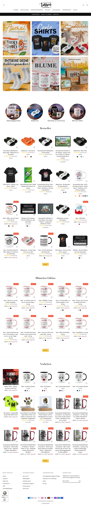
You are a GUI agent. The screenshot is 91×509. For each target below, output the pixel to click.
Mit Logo (45, 483)
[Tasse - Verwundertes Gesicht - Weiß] (83, 390)
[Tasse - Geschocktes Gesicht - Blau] (62, 390)
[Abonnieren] (79, 481)
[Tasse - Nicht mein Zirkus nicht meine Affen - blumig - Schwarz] (45, 340)
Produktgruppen (37, 10)
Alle (45, 264)
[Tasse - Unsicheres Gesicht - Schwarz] (25, 390)
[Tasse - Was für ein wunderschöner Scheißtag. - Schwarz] (10, 308)
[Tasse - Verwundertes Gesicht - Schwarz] (77, 390)
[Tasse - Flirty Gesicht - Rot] (44, 390)
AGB (4, 486)
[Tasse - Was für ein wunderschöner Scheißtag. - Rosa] (9, 308)
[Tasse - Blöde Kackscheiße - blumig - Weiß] (64, 340)
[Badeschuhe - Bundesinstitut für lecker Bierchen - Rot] (63, 192)
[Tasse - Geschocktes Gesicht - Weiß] (65, 390)
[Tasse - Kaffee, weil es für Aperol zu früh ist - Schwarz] (9, 226)
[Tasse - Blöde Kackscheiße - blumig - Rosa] (61, 340)
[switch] (4, 500)
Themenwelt (66, 10)
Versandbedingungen (7, 488)
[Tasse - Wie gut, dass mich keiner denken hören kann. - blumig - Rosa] (78, 310)
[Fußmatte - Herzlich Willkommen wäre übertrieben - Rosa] (81, 258)
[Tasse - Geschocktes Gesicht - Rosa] (63, 390)
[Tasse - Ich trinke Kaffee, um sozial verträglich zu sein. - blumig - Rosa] (61, 310)
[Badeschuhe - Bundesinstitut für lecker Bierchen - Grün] (62, 192)
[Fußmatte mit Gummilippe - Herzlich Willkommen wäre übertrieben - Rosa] (29, 226)
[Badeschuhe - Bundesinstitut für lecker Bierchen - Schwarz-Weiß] (60, 192)
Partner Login (26, 488)
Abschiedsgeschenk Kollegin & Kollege (51, 476)
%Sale (75, 10)
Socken (44, 481)
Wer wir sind (25, 476)
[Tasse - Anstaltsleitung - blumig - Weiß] (82, 338)
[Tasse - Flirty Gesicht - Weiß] (48, 390)
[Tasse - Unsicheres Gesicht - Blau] (27, 390)
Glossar (4, 476)
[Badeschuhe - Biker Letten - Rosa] (83, 156)
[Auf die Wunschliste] (17, 147)
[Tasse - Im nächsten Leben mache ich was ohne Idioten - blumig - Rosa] (26, 310)
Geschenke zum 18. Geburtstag (49, 478)
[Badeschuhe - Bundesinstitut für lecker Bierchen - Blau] (65, 192)
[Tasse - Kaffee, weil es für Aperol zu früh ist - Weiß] (10, 226)
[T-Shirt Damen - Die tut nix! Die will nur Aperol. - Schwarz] (62, 258)
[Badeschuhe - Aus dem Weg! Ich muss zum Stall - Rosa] (27, 258)
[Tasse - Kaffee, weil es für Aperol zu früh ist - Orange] (12, 226)
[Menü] (7, 491)
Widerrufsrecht (6, 483)
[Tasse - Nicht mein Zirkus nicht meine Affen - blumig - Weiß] (47, 340)
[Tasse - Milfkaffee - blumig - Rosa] (43, 306)
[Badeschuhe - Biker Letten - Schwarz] (77, 156)
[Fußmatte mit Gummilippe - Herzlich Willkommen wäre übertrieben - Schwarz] (27, 226)
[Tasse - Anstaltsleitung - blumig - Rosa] (78, 338)
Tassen (16, 10)
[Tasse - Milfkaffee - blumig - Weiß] (47, 306)
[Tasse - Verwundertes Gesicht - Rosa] (81, 390)
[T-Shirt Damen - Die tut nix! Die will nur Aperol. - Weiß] (63, 258)
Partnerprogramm (26, 486)
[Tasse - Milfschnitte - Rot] (79, 224)
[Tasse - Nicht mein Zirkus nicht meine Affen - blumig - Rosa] (43, 340)
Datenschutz (5, 481)
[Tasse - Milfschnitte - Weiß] (81, 224)
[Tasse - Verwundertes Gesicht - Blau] (79, 390)
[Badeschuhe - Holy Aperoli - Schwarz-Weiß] (29, 156)
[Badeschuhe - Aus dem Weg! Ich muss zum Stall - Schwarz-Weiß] (29, 258)
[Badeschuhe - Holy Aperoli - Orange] (25, 156)
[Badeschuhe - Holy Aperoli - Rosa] (27, 156)
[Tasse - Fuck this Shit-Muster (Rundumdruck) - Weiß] (46, 258)
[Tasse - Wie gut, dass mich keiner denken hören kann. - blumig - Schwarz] (80, 310)
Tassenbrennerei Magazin (28, 483)
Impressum (5, 478)
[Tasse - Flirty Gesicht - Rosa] (46, 390)
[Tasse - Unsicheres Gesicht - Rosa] (29, 390)
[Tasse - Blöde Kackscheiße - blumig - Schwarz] (63, 340)
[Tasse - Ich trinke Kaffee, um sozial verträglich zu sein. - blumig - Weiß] (64, 310)
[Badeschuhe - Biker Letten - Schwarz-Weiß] (79, 156)
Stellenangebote (26, 478)
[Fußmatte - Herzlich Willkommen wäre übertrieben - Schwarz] (79, 258)
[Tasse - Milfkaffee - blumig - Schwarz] (45, 306)
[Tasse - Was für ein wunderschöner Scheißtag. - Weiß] (12, 308)
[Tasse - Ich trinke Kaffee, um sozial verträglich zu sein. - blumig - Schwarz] (63, 310)
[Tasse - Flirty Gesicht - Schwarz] (42, 390)
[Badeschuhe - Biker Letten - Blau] (81, 156)
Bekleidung (25, 10)
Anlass (47, 10)
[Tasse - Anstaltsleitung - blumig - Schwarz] (80, 338)
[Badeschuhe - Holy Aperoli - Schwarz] (31, 156)
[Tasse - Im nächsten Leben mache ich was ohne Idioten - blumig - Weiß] (28, 310)
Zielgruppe (56, 10)
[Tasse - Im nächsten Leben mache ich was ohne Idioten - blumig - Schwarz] (30, 310)
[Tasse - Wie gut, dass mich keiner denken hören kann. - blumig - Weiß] (82, 310)
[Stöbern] (74, 74)
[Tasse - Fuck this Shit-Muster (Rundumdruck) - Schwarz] (44, 258)
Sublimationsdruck (27, 481)
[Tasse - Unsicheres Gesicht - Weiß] (31, 390)
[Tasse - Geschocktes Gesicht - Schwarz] (60, 390)
